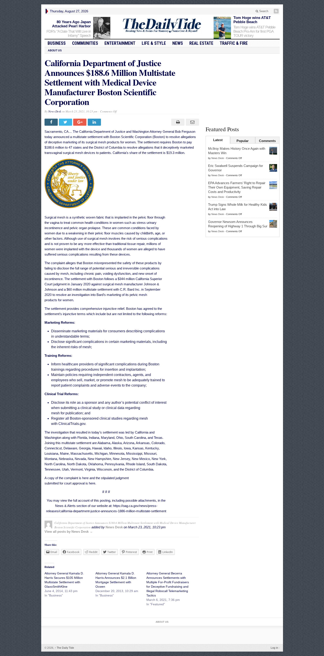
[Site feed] (277, 11)
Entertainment (119, 43)
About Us (55, 50)
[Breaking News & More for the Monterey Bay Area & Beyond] (162, 25)
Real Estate (201, 43)
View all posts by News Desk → (69, 531)
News (177, 43)
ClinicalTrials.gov (71, 424)
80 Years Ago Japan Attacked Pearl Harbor (71, 24)
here (85, 478)
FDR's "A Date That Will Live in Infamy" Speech (69, 33)
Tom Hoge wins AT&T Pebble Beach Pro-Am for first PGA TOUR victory (254, 31)
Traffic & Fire (234, 43)
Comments (267, 141)
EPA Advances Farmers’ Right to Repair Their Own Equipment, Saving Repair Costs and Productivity (236, 187)
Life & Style (154, 43)
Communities (85, 43)
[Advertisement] (243, 89)
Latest (218, 140)
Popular (242, 141)
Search (263, 11)
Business (57, 43)
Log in (274, 647)
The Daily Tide (64, 647)
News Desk (54, 111)
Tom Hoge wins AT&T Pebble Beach (252, 20)
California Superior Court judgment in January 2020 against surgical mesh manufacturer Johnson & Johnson (103, 284)
